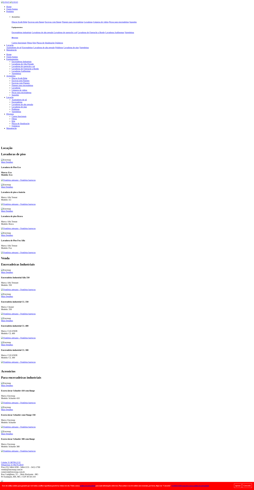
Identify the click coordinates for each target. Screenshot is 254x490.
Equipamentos (12, 59)
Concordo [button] (247, 486)
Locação (9, 45)
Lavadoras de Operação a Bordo (91, 32)
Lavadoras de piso (71, 47)
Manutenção (11, 50)
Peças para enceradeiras (119, 22)
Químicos (59, 43)
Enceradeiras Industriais (21, 61)
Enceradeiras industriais (21, 32)
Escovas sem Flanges (20, 81)
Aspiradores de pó (14, 47)
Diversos (15, 38)
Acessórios (10, 76)
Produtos (10, 11)
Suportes (133, 22)
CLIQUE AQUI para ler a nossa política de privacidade (190, 486)
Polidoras (59, 47)
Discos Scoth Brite (19, 22)
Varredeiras (129, 32)
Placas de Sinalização (46, 43)
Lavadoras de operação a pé (65, 32)
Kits (34, 43)
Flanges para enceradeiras (72, 22)
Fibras (29, 43)
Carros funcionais (19, 43)
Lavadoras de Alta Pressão (23, 64)
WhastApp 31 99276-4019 (12, 465)
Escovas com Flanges (21, 83)
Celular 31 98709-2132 (11, 462)
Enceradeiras (27, 47)
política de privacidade (87, 486)
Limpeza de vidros (101, 22)
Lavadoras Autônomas (114, 32)
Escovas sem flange (36, 22)
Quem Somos (12, 9)
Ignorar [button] (238, 486)
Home (9, 7)
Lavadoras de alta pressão (43, 32)
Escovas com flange (53, 22)
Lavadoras (88, 22)
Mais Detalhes (7, 162)
